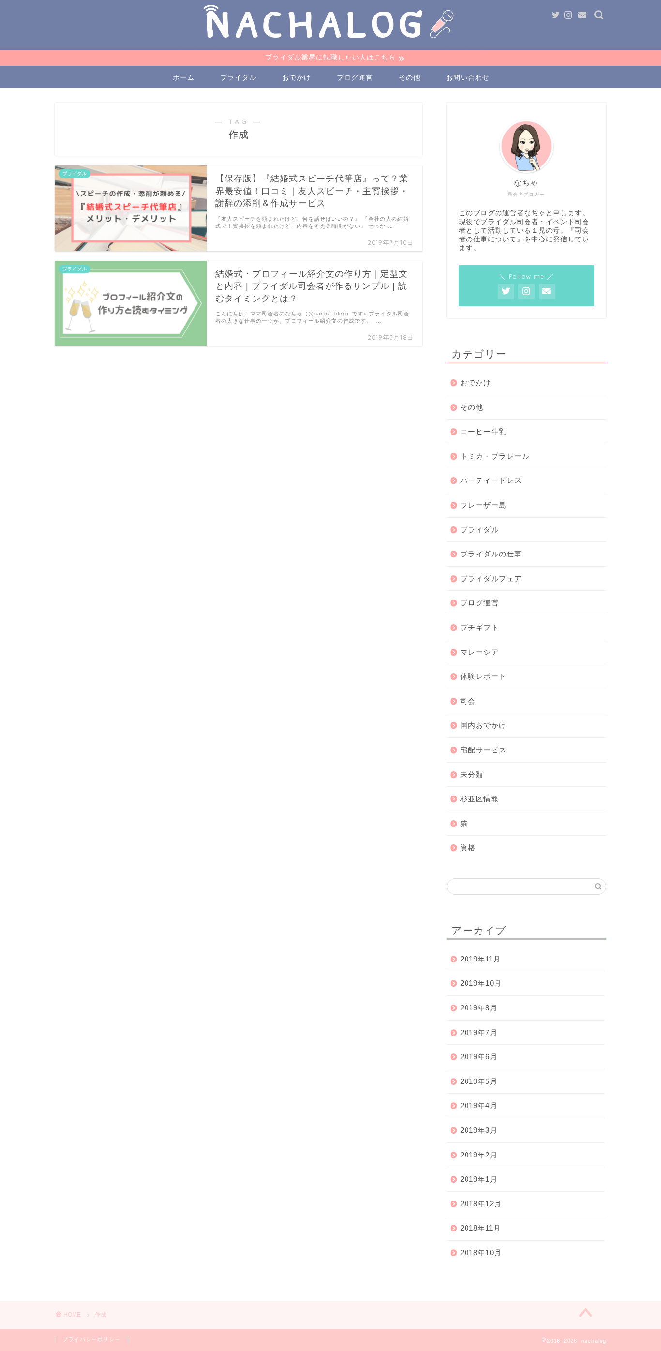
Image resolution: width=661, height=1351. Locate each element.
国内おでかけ (483, 725)
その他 (410, 77)
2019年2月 (478, 1155)
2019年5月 (478, 1081)
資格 (468, 847)
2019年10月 (481, 983)
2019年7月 (478, 1032)
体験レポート (483, 676)
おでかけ (296, 77)
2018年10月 (481, 1252)
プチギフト (479, 627)
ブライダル (238, 77)
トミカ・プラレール (495, 456)
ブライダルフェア (491, 578)
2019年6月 (478, 1056)
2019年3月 (478, 1130)
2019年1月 (478, 1179)
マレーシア (479, 652)
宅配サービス (483, 750)
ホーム (184, 77)
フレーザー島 (483, 505)
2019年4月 (478, 1105)
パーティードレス (491, 480)
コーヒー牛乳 (483, 431)
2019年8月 (478, 1008)
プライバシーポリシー (91, 1339)
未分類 (471, 774)
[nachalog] (330, 46)
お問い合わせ (468, 77)
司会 (468, 701)
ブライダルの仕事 (491, 554)
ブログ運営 (355, 77)
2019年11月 (480, 959)
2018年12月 (481, 1204)
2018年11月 (480, 1228)
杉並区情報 (479, 799)
